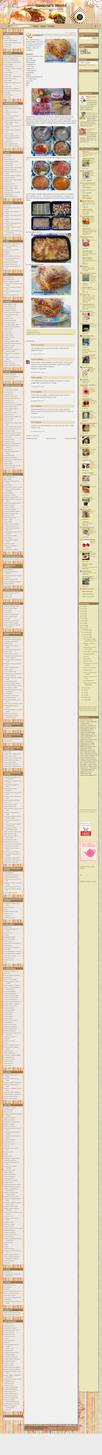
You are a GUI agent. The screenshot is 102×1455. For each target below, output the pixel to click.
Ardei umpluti (7, 479)
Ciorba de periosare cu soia (11, 429)
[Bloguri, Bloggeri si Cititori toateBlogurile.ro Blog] (88, 881)
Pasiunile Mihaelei (87, 367)
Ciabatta (6, 935)
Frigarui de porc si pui (10, 806)
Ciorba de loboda (9, 418)
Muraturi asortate (8, 335)
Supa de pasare (8, 463)
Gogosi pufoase (8, 1016)
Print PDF (33, 331)
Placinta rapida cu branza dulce (12, 1094)
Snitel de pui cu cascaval (11, 713)
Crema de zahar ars (9, 1144)
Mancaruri (34, 334)
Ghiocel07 (85, 266)
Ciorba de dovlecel (9, 402)
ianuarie (85, 699)
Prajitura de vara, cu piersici (92, 370)
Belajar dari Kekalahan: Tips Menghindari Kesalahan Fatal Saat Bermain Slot (89, 231)
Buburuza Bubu (86, 509)
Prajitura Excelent (9, 1178)
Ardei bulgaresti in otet (10, 304)
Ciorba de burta (8, 392)
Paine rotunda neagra (10, 955)
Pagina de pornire (51, 438)
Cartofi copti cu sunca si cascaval (13, 487)
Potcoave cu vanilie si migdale (12, 1055)
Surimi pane (7, 93)
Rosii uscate (7, 339)
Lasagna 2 (7, 254)
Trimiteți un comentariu (32, 435)
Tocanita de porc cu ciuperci (11, 852)
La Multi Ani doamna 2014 (11, 1352)
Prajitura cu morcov (9, 1059)
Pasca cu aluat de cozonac (11, 1045)
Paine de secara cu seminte (11, 947)
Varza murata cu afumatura (11, 862)
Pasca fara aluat (8, 1051)
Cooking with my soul (88, 304)
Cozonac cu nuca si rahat (11, 997)
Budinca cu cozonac (9, 1126)
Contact (51, 26)
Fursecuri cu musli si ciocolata (89, 567)
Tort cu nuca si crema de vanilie (12, 1297)
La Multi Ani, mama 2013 (10, 1357)
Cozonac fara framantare (11, 999)
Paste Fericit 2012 (9, 1383)
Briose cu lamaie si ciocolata (12, 975)
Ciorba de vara (8, 449)
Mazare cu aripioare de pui (11, 667)
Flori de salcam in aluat (10, 1006)
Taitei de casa (8, 44)
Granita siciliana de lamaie (92, 162)
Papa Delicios (86, 448)
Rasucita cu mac (8, 1063)
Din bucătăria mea (87, 311)
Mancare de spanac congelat (12, 511)
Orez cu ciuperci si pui (10, 517)
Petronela (34, 359)
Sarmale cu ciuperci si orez (11, 526)
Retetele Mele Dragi (87, 201)
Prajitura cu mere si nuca (11, 1206)
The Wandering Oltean (88, 539)
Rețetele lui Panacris (88, 589)
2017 (83, 613)
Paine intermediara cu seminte (12, 951)
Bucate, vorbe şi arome (89, 273)
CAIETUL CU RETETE (88, 158)
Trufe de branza (8, 95)
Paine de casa (8, 945)
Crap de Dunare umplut (10, 608)
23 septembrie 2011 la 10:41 (38, 400)
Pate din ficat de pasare (10, 40)
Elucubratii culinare (87, 576)
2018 (83, 611)
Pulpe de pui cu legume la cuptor (13, 703)
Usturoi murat (7, 361)
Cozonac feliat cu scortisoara (12, 1004)
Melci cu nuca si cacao (10, 1024)
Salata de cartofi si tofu (10, 169)
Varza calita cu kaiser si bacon (12, 860)
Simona (33, 377)
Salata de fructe (8, 1242)
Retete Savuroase (87, 591)
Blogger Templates (29, 1427)
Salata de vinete (8, 190)
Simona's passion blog (88, 355)
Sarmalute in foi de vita (10, 535)
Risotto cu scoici (8, 913)
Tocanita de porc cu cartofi (11, 846)
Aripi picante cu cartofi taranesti (12, 639)
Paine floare (7, 949)
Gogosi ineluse (8, 1014)
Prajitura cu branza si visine (11, 1196)
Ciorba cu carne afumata (10, 390)
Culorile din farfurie (87, 594)
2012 (83, 625)
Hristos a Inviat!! (86, 381)
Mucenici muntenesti (9, 1031)
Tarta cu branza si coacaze (11, 1254)
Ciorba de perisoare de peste (12, 435)
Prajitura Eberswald (9, 1057)
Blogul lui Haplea (87, 257)
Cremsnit (6, 1146)
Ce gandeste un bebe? (10, 1328)
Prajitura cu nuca (8, 1216)
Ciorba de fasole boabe (10, 406)
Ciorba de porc (8, 437)
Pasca (6, 1043)
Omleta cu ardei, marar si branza (13, 120)
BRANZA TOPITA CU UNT (93, 426)
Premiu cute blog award (10, 1393)
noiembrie (86, 632)
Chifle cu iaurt (8, 927)
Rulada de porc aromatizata (11, 88)
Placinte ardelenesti (9, 1053)
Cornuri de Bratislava (10, 991)
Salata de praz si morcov (10, 186)
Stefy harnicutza (87, 399)
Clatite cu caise (8, 1272)
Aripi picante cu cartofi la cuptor (12, 637)
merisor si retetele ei (88, 473)
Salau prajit (7, 618)
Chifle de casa (8, 933)
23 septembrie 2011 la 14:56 (38, 431)
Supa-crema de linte (9, 467)
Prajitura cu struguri (9, 1224)
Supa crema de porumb (10, 457)
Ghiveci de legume (9, 505)
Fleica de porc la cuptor (10, 804)
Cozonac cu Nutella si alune (89, 351)
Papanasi (6, 1039)
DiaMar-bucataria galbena (89, 423)
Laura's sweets (86, 460)
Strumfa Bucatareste (88, 527)
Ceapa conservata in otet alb (12, 312)
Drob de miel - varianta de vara (12, 76)
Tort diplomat (7, 1299)
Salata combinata (9, 159)
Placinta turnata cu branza (11, 1096)
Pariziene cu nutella (9, 1041)
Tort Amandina (8, 1287)
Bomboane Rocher (9, 1120)
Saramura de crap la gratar (11, 620)
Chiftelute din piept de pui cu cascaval (93, 402)
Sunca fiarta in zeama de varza (12, 42)
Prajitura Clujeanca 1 (10, 1174)
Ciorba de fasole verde (10, 412)
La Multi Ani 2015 (8, 1350)
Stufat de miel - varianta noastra (12, 766)
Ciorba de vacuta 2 (9, 441)
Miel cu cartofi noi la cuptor (11, 760)
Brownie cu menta (9, 1124)
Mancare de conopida (10, 509)
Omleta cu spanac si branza (11, 136)
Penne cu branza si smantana (12, 256)
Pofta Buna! (85, 151)
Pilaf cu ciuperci (8, 519)
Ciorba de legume (9, 414)
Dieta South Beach (9, 1340)
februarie (85, 697)
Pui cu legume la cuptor (10, 687)
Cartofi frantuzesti (9, 493)
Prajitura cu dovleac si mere (89, 572)
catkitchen (85, 379)
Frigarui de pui (8, 651)
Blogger (57, 1426)
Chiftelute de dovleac (10, 495)
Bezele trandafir (8, 1110)
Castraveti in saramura (10, 310)
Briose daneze (8, 977)
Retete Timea (86, 349)
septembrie (86, 637)
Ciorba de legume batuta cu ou (12, 416)
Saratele (6, 1246)
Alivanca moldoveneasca (93, 358)
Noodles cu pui (8, 669)
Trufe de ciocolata (9, 1260)
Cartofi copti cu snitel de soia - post (93, 555)
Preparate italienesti (69, 334)
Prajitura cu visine (9, 1226)
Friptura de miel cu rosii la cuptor (13, 758)
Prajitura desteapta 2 (9, 1232)
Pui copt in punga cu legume (12, 683)
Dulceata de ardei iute (10, 320)
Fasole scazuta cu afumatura (12, 800)
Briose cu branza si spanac (11, 60)
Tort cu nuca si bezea (10, 1295)
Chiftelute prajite (8, 66)
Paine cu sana (8, 941)
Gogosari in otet (87, 661)
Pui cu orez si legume (87, 523)
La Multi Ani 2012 (8, 1348)
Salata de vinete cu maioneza (12, 192)
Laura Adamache (87, 251)
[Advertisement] (51, 28)
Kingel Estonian (8, 1022)
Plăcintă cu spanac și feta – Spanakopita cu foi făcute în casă (89, 204)
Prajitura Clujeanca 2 (10, 1176)
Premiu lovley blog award (11, 1395)
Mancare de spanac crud (11, 513)
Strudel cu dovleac (9, 1248)
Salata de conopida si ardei (11, 341)
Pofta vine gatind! (87, 497)
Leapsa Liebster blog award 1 (12, 1359)
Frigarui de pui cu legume (11, 654)
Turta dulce (7, 1262)
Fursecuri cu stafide (9, 1010)
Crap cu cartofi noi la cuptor (11, 606)
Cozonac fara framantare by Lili (12, 1001)
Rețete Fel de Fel (87, 287)
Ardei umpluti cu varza (10, 306)
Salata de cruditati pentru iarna (12, 343)
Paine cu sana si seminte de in (12, 943)
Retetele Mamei (86, 571)
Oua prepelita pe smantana (11, 146)
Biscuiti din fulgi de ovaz (10, 971)
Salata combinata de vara (11, 161)
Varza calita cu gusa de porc (11, 858)
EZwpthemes (40, 1428)
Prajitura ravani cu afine (10, 1234)
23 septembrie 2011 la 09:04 (38, 372)
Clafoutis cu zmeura (9, 1140)
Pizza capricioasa (9, 277)
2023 (83, 606)
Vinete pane (7, 97)
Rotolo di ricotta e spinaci (11, 262)
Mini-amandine (8, 1156)
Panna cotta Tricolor (9, 1170)
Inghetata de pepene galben (11, 1314)
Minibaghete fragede (9, 937)
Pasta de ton (7, 86)
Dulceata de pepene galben (11, 324)
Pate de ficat (7, 38)
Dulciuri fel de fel (87, 209)
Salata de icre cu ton (9, 184)
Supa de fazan (8, 461)
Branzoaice (7, 973)
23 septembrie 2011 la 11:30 (37, 417)
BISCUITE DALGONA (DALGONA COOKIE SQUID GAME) (89, 261)
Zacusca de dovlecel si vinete (12, 365)
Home (36, 26)
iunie (84, 692)
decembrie (86, 630)
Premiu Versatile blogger (10, 1389)
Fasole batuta (8, 80)
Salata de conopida (9, 177)
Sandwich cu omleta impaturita (12, 234)
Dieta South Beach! (88, 680)
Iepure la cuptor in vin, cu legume (13, 728)
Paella (6, 909)
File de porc (7, 36)
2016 (83, 616)
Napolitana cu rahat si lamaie (12, 1158)
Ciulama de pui (8, 643)
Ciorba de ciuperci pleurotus (11, 398)
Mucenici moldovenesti (10, 1028)
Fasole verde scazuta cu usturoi (12, 503)
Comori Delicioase (87, 411)
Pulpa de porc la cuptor (10, 834)
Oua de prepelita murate (10, 144)
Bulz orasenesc (8, 485)
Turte (5, 962)
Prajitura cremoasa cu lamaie (12, 1186)
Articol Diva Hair (8, 1324)
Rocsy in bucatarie (87, 171)
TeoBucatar (34, 345)
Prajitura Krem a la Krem (10, 1180)
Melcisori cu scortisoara (10, 1026)
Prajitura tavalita (8, 1061)
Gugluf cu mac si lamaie (10, 1020)
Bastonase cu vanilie (9, 1107)
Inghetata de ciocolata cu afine (12, 1312)
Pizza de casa (93, 240)
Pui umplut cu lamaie (9, 697)
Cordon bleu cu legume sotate (12, 649)
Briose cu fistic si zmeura (92, 174)
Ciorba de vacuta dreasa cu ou (12, 443)
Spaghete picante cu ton (10, 264)
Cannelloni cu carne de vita (11, 244)
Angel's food (85, 294)
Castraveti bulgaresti (9, 308)
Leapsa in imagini (9, 1363)
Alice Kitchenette (87, 552)
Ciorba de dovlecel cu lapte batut (13, 404)
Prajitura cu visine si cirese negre (13, 1228)
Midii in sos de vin (9, 907)
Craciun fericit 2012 (9, 1334)
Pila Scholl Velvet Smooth (11, 1387)
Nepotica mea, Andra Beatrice (12, 1367)
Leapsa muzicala (8, 1365)
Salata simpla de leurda (10, 196)
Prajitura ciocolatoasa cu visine (12, 1184)
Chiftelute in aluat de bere (11, 497)
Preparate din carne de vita (57, 334)
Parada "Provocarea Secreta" (12, 1369)
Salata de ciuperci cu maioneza (12, 175)
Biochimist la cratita (88, 323)
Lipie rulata (7, 205)
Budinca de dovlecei (87, 197)
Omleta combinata (9, 118)
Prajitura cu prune (9, 1222)
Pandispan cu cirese (9, 1036)
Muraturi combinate (9, 337)
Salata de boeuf (8, 163)
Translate (92, 65)
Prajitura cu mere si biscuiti (92, 314)
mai (84, 695)
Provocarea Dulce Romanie (11, 1403)
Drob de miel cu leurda (10, 78)
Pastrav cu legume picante (11, 614)
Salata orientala (8, 194)
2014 (83, 620)
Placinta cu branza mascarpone (12, 1082)
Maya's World (86, 485)
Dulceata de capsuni (9, 322)
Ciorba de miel (8, 421)
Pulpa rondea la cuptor (10, 839)
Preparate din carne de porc (44, 334)
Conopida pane (8, 72)
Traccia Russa (8, 1065)
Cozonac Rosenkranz (10, 993)
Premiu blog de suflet (10, 1391)
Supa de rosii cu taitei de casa (12, 465)
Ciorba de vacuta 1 (9, 439)
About (43, 26)
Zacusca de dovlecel (9, 363)
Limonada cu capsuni (10, 374)
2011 (83, 628)
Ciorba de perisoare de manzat (12, 433)
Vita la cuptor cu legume (10, 892)
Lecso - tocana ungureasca (11, 116)
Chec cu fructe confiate (10, 979)
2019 (83, 609)
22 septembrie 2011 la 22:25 (38, 354)
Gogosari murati (8, 329)
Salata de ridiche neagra (10, 188)
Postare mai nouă (31, 438)
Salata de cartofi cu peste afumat (13, 167)
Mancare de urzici (9, 515)
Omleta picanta (8, 142)
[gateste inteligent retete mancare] (89, 868)
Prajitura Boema (8, 1172)
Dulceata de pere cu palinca (11, 326)
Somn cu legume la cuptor (11, 623)
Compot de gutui (8, 318)
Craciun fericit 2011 (9, 1332)
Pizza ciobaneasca (9, 279)
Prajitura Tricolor (8, 1182)
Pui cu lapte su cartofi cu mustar (12, 685)
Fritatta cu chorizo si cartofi (11, 106)
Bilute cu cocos (8, 1112)
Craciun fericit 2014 (9, 1336)
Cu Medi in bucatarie (88, 216)
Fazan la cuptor (8, 595)
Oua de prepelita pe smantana (12, 581)
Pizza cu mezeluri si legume (11, 281)
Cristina (33, 392)
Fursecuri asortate (9, 1008)
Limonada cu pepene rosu (11, 376)
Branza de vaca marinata (11, 58)
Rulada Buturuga (8, 1236)
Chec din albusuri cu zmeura (12, 985)
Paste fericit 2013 (8, 1385)
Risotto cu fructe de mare (11, 911)
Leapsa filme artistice (10, 1361)
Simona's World (51, 5)
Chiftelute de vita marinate (11, 877)
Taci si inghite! (8, 538)
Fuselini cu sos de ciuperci (11, 250)
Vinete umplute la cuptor (10, 549)
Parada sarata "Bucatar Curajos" (13, 1379)
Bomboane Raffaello (9, 1118)
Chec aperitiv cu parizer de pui (12, 62)
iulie (84, 690)
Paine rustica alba (9, 958)
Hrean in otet (7, 331)
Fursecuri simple (8, 1012)
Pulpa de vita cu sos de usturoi (12, 886)
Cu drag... (6, 1338)
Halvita (6, 1154)
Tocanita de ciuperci (9, 543)
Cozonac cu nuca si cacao (11, 995)
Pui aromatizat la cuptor (10, 681)
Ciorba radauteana (9, 455)
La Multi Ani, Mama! (9, 1354)
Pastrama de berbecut (10, 762)
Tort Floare (7, 1289)
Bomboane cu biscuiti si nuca (12, 1122)
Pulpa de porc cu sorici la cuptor (12, 831)
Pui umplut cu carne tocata (11, 695)
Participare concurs (9, 1381)
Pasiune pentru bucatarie (89, 435)
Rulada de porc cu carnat (11, 842)
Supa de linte (93, 486)
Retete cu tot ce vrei (88, 596)
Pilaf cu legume (8, 522)
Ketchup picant (8, 333)
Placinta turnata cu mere (10, 1098)
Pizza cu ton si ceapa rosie (11, 295)
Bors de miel (7, 388)
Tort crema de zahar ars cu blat (12, 1291)
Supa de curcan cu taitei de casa (13, 459)
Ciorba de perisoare (9, 431)
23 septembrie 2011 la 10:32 (38, 386)
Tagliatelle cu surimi (9, 917)
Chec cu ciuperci (8, 64)
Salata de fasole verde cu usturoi (13, 180)
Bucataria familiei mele (88, 183)
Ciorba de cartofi (8, 394)
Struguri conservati (9, 345)
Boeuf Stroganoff (8, 873)
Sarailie (6, 1244)
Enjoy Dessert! (86, 228)
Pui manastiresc (8, 693)
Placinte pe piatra (9, 960)
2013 (83, 623)
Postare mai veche (70, 438)
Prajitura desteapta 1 (9, 1230)
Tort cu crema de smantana (11, 1293)
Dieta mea (7, 1342)
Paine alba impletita (9, 939)
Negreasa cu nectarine (10, 1160)
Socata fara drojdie (9, 378)
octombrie (86, 634)
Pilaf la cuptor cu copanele (90, 651)
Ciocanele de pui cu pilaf (11, 641)
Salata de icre (8, 182)
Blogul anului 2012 (9, 1326)
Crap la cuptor (8, 610)
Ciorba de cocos (8, 400)
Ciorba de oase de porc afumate (13, 427)
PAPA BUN (85, 195)
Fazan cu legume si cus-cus (11, 593)
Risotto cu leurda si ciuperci (11, 524)
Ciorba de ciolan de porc (10, 396)
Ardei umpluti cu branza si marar (13, 56)
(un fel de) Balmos (9, 477)
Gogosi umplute (8, 1018)
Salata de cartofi (8, 165)
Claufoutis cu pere (9, 1142)
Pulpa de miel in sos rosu (11, 764)
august (85, 688)
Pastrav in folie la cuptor (10, 616)
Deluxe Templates (44, 1427)
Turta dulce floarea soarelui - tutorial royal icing (93, 415)
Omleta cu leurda (8, 133)
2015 (83, 618)
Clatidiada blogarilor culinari (11, 1330)
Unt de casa (7, 47)
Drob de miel (7, 74)
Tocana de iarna (8, 347)
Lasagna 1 (7, 252)
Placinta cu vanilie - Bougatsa (12, 1092)
